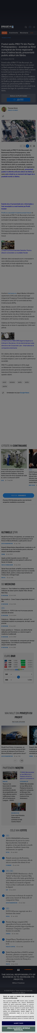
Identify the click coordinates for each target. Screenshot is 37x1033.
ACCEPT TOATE (18, 1023)
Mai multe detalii (14, 1015)
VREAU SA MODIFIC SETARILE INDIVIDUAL (18, 1029)
